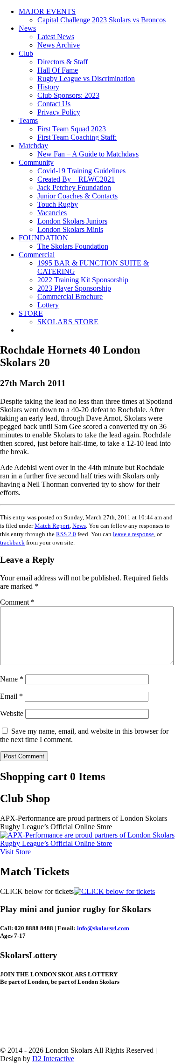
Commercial (37, 255)
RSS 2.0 (66, 534)
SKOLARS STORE (67, 322)
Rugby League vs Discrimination (86, 78)
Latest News (55, 37)
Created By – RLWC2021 (76, 179)
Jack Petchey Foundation (74, 187)
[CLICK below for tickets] (114, 891)
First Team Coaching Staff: (77, 137)
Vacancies (52, 213)
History (48, 87)
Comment (17, 602)
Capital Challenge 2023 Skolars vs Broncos (101, 20)
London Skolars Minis (70, 229)
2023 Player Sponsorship (74, 288)
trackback (12, 542)
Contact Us (53, 104)
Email (11, 696)
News (27, 28)
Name (11, 679)
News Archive (58, 45)
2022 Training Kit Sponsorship (82, 280)
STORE (31, 313)
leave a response (133, 534)
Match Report (52, 525)
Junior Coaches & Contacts (77, 196)
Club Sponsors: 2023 (68, 95)
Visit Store (15, 852)
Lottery (48, 305)
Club (26, 53)
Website (11, 713)
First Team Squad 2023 (71, 129)
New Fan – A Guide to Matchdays (88, 154)
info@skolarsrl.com (103, 928)
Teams (28, 120)
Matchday (33, 146)
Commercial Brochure (70, 296)
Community (36, 162)
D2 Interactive (53, 1059)
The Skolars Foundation (72, 246)
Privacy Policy (58, 112)
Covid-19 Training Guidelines (81, 171)
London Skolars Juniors (72, 221)
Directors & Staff (62, 62)
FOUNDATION (43, 238)
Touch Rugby (57, 204)
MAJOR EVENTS (47, 11)
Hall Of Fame (57, 70)
